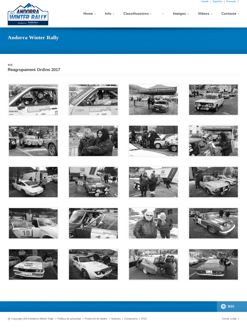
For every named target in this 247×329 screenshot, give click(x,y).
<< (10, 65)
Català (205, 1)
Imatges (179, 13)
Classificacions (136, 13)
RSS (231, 306)
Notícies (116, 318)
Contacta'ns (131, 318)
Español (218, 1)
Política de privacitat (69, 318)
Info (108, 13)
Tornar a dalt (229, 318)
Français (231, 1)
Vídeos (203, 13)
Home (88, 13)
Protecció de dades (96, 318)
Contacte (228, 13)
